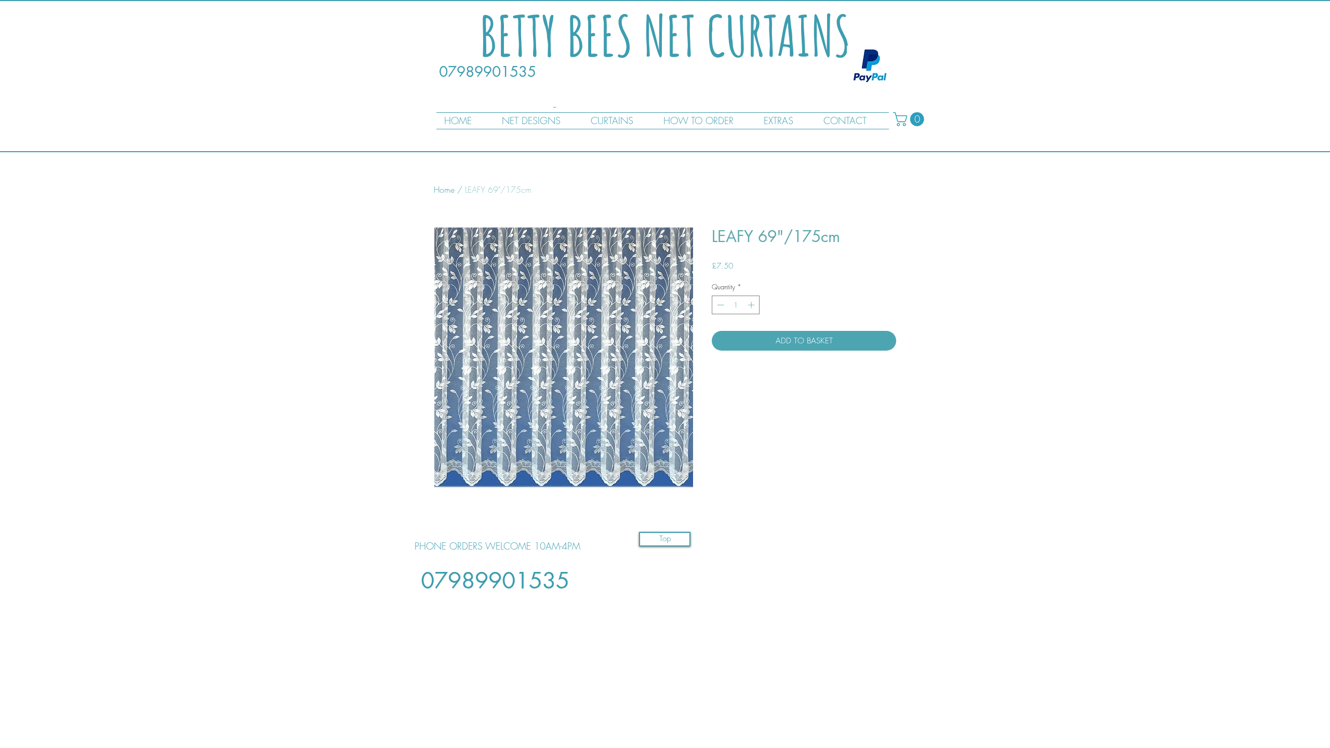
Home (444, 189)
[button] (910, 119)
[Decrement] (719, 305)
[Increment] (752, 305)
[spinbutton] (736, 305)
